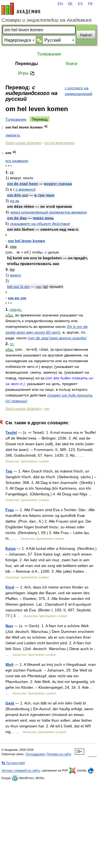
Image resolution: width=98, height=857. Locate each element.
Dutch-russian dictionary (23, 143)
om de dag (17, 218)
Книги (71, 63)
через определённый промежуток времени (48, 212)
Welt (9, 664)
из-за (14, 201)
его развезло (16, 160)
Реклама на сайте (59, 754)
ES (80, 4)
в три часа (44, 195)
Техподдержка (35, 754)
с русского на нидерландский (78, 91)
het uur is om (18, 286)
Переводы (26, 63)
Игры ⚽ (26, 73)
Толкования (49, 54)
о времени (25, 189)
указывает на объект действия (40, 223)
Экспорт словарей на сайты (20, 770)
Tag (8, 471)
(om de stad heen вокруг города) (57, 338)
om (47, 409)
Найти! (86, 35)
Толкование (15, 119)
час (39, 286)
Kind (9, 587)
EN (60, 4)
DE (70, 4)
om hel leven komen (60, 143)
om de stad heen (22, 183)
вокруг (15, 275)
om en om (17, 298)
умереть (12, 135)
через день (43, 218)
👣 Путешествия (13, 762)
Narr (9, 626)
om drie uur (17, 195)
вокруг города (58, 183)
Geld (9, 703)
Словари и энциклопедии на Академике (46, 20)
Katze (10, 548)
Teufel (11, 432)
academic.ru (21, 9)
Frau (9, 510)
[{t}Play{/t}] (46, 126)
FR (90, 4)
